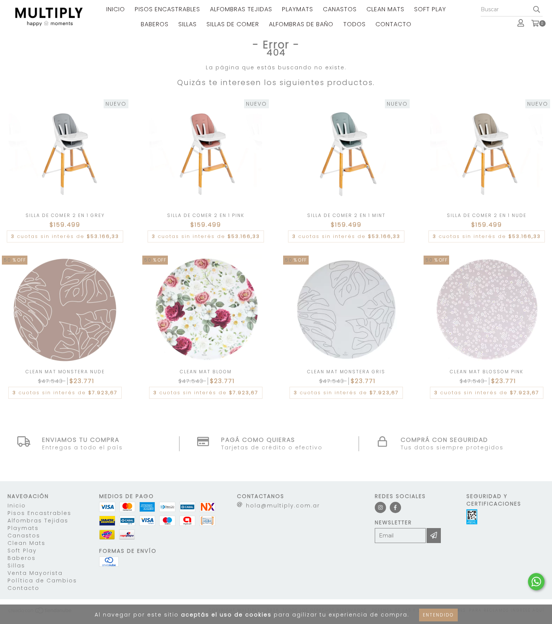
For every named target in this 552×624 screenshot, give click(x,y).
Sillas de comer (233, 24)
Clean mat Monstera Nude (65, 371)
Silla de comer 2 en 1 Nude (486, 215)
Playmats (297, 9)
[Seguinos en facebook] (395, 507)
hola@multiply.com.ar (283, 505)
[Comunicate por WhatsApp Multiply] (536, 581)
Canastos (340, 9)
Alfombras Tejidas (241, 9)
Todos (354, 24)
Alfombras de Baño (301, 24)
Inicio (115, 9)
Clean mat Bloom (206, 371)
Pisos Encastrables (167, 9)
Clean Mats (385, 9)
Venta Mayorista (35, 573)
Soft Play (430, 9)
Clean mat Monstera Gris (346, 371)
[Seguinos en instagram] (380, 507)
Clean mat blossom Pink (486, 371)
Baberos (155, 24)
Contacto (394, 24)
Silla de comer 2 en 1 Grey (65, 215)
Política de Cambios (42, 580)
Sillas (187, 24)
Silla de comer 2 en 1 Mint (346, 215)
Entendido (438, 615)
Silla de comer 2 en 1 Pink (205, 215)
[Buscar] (537, 9)
